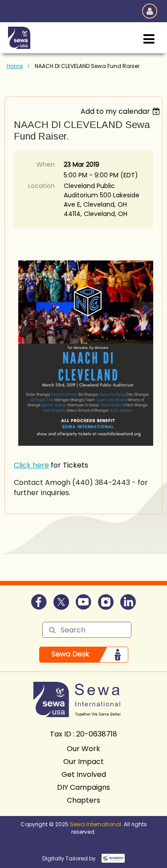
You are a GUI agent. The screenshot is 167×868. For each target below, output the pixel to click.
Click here (31, 465)
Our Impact (83, 761)
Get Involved (83, 774)
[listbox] (121, 111)
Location (41, 185)
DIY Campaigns (83, 787)
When (46, 164)
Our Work (83, 749)
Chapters (83, 800)
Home (15, 66)
